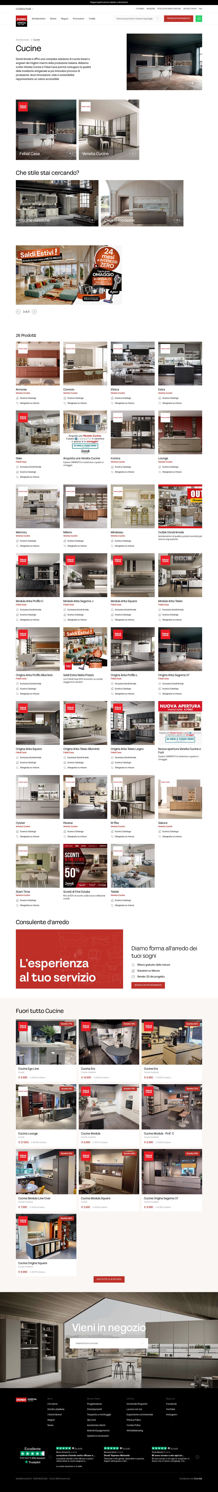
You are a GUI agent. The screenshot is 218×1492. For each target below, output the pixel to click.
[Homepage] (27, 1399)
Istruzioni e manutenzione (169, 9)
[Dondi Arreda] (21, 19)
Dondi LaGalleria (55, 1409)
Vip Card (91, 1419)
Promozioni (78, 18)
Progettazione (94, 1403)
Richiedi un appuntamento (148, 985)
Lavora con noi (190, 9)
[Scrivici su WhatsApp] (199, 18)
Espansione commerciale (140, 1414)
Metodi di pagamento (98, 1430)
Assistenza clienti (96, 1425)
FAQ (200, 9)
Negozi (64, 18)
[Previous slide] (18, 311)
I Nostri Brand (54, 1414)
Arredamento (39, 18)
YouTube (170, 1409)
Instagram (171, 1414)
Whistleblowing (135, 1430)
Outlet (92, 18)
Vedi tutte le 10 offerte (109, 1279)
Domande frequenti (137, 1403)
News (50, 1425)
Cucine (36, 39)
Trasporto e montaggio (99, 1414)
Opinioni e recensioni (98, 1435)
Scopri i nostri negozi (109, 1355)
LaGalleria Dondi (23, 9)
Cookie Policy (134, 1425)
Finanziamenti (94, 1409)
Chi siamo (140, 9)
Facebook (171, 1403)
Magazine (151, 9)
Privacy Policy (134, 1419)
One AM (198, 1478)
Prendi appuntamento (178, 18)
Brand (53, 18)
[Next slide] (34, 311)
